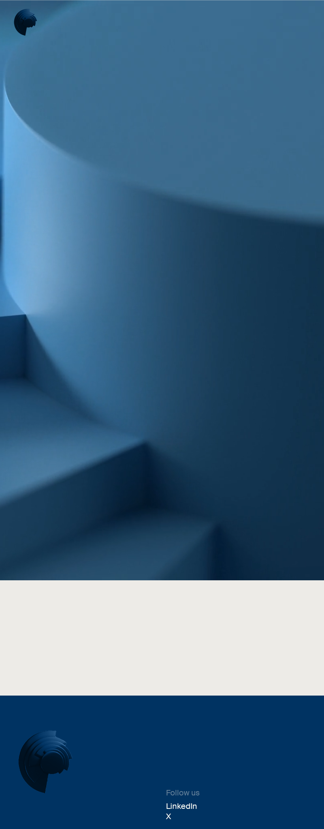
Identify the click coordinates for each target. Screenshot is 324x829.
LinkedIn (181, 806)
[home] (25, 22)
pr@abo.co (200, 655)
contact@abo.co (62, 655)
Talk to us (32, 547)
